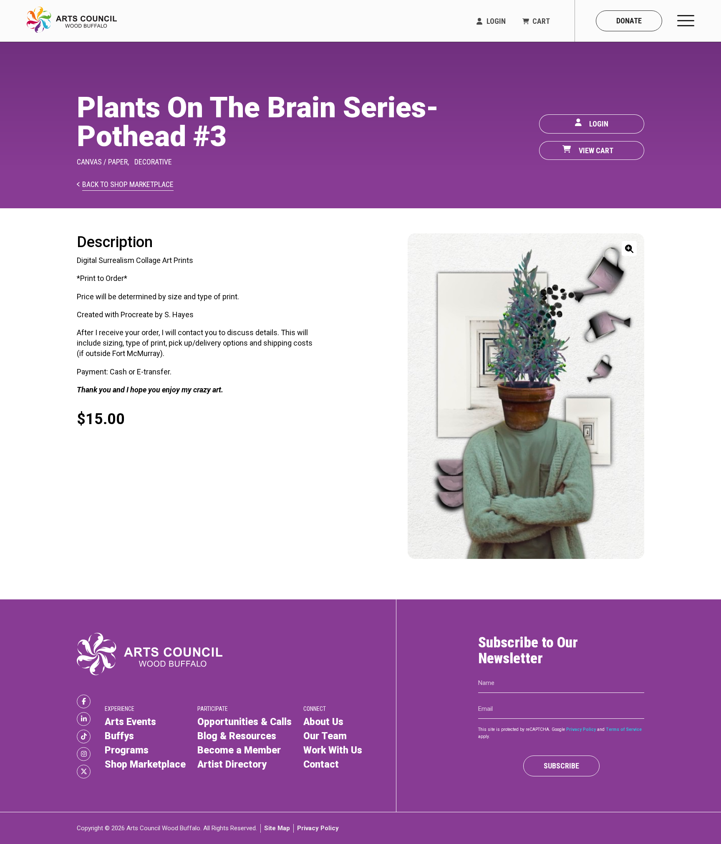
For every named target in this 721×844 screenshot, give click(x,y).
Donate (629, 20)
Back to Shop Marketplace (128, 185)
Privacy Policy (581, 729)
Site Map (277, 827)
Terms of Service (624, 729)
